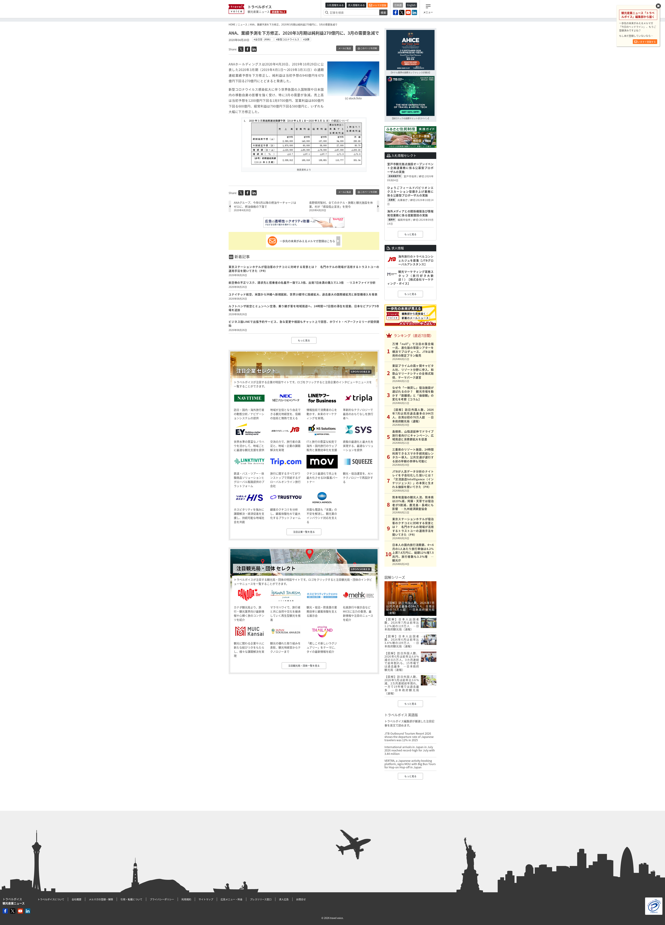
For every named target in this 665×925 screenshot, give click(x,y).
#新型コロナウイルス (287, 39)
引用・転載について (131, 899)
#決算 (306, 39)
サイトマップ (206, 899)
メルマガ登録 (379, 5)
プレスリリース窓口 (261, 899)
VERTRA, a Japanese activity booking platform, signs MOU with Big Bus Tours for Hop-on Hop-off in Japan (410, 763)
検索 (383, 12)
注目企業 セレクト (256, 370)
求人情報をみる (356, 5)
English (411, 5)
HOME (232, 24)
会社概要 (76, 899)
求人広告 (284, 899)
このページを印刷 (368, 48)
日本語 (398, 5)
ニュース (242, 24)
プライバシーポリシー (162, 899)
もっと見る (304, 340)
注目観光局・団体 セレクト (266, 568)
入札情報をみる (335, 5)
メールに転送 (344, 48)
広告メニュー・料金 (231, 899)
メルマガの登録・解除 (101, 899)
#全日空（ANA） (263, 39)
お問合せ (301, 899)
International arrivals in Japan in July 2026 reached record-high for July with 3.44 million (409, 750)
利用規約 (186, 899)
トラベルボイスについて (51, 899)
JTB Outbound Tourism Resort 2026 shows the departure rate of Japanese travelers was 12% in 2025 (409, 736)
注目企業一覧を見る (304, 531)
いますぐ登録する (646, 41)
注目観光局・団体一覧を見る (304, 665)
